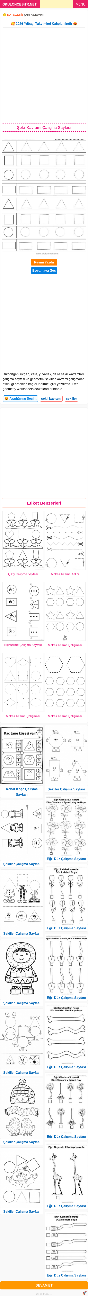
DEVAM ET (44, 1285)
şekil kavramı (51, 398)
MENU (81, 4)
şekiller (71, 398)
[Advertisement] (44, 75)
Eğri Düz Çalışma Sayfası (66, 859)
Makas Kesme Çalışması (65, 645)
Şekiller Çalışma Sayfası (21, 864)
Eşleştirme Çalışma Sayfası (23, 645)
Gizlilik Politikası (44, 1294)
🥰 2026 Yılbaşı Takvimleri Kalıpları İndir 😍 (44, 23)
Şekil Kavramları (34, 14)
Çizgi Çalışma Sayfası (23, 574)
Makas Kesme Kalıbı (65, 574)
